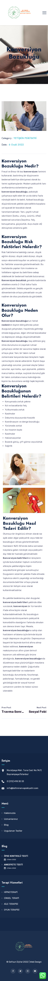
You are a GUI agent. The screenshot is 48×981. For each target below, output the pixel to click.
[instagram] (27, 971)
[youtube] (35, 971)
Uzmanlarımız (11, 819)
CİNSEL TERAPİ (11, 898)
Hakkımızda (9, 813)
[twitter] (20, 971)
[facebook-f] (13, 971)
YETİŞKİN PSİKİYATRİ (25, 138)
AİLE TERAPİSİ (11, 904)
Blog (6, 825)
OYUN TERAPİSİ (11, 910)
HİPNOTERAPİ (10, 892)
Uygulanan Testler (13, 831)
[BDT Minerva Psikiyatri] (19, 12)
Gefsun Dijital (16, 962)
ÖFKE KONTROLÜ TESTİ (16, 856)
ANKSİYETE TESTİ (13, 864)
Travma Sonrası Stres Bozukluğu (13, 710)
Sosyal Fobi (37, 710)
